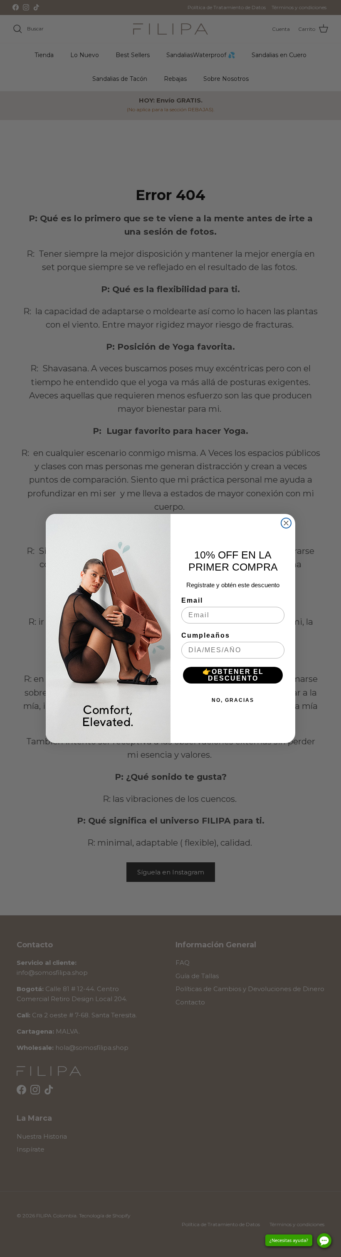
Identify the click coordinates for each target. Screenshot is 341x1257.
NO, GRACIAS (233, 700)
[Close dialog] (286, 523)
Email (192, 600)
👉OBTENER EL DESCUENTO (233, 675)
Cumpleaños (205, 635)
